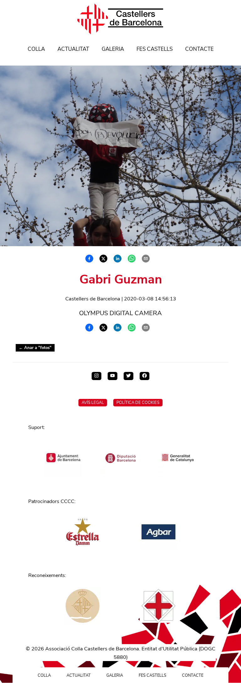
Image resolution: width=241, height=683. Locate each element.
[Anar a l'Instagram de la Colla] (96, 376)
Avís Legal (93, 402)
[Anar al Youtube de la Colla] (112, 376)
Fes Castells (155, 49)
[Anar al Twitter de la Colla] (128, 376)
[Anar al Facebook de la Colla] (144, 376)
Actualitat (73, 49)
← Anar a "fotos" (35, 348)
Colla (36, 49)
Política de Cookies (137, 402)
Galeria (113, 49)
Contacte (199, 49)
